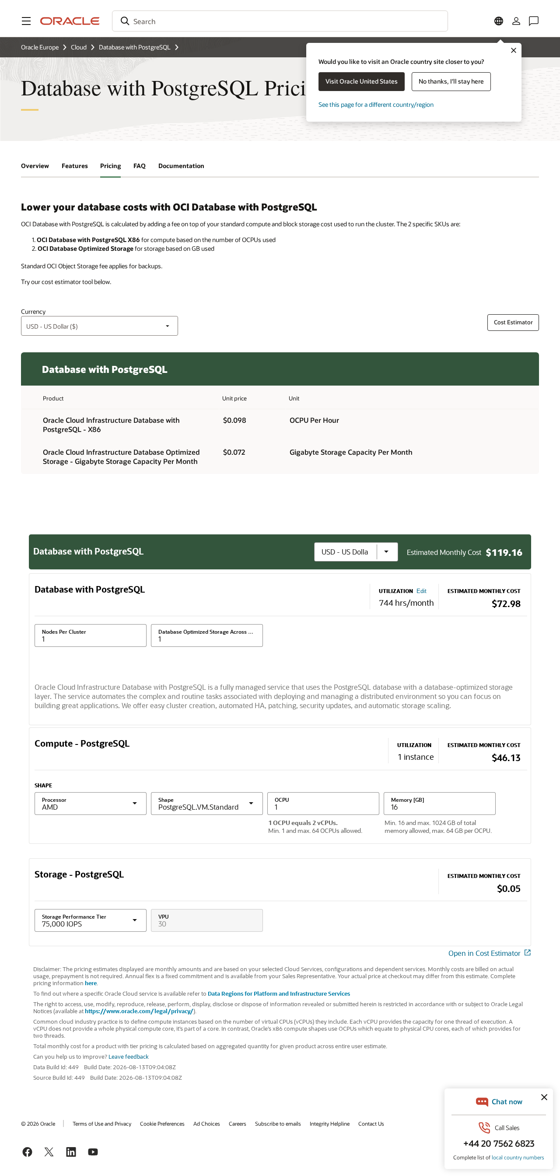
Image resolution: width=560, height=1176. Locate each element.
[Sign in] (516, 21)
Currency (33, 311)
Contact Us (371, 1123)
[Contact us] (533, 21)
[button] (26, 21)
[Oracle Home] (70, 21)
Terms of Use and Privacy (102, 1123)
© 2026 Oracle (38, 1123)
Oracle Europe (40, 47)
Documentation (181, 165)
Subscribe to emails (278, 1123)
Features (75, 165)
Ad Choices (206, 1123)
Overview (35, 165)
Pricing (110, 165)
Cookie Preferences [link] (162, 1123)
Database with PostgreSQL (135, 47)
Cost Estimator (513, 322)
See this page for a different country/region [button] (376, 104)
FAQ (139, 165)
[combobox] (280, 21)
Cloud (79, 47)
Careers (237, 1123)
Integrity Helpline (330, 1123)
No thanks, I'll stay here (451, 81)
